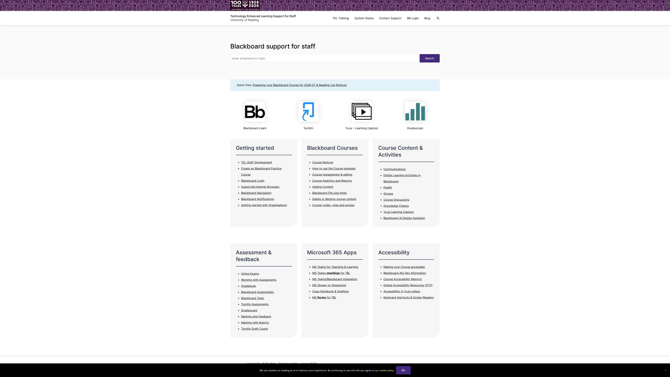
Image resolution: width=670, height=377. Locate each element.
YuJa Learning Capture (399, 212)
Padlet (388, 187)
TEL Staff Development (256, 162)
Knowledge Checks (396, 206)
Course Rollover (322, 162)
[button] (438, 18)
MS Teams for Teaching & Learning (335, 267)
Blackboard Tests (252, 298)
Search (429, 58)
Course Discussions (396, 199)
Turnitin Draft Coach (254, 328)
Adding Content (322, 186)
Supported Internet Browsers (260, 186)
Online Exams (250, 273)
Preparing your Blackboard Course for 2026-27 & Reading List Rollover (300, 85)
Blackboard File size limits (329, 193)
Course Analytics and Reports (332, 180)
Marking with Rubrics (255, 322)
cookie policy (386, 370)
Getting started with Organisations (264, 205)
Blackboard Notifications (257, 199)
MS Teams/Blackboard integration (334, 279)
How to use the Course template (333, 168)
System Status (364, 18)
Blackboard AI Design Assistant (404, 218)
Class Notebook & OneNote (330, 291)
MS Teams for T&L (331, 273)
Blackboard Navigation (256, 193)
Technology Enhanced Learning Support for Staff (263, 16)
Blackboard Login (252, 180)
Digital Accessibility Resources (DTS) (408, 285)
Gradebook (248, 286)
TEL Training (341, 18)
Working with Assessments (258, 280)
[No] (665, 370)
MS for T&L (324, 297)
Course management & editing (332, 174)
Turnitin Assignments (255, 304)
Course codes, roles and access (333, 205)
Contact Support (390, 18)
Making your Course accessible (404, 267)
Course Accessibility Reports (403, 279)
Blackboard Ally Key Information (405, 273)
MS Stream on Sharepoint (329, 285)
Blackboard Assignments (257, 292)
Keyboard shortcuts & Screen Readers (409, 297)
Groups (388, 193)
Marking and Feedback (256, 316)
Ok (403, 370)
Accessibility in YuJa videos (402, 291)
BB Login (413, 18)
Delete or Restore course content (334, 199)
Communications (395, 169)
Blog (427, 18)
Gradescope (249, 310)
